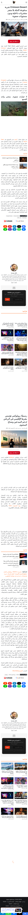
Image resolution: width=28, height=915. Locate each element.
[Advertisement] (14, 68)
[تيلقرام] (14, 229)
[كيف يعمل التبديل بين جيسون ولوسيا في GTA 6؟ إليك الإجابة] (7, 347)
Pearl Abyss (24, 217)
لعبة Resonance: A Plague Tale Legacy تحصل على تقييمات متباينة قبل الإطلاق (21, 353)
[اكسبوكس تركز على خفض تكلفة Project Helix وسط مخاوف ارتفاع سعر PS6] (21, 332)
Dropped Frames (9, 215)
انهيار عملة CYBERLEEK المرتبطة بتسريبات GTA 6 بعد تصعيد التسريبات (7, 339)
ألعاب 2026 (19, 217)
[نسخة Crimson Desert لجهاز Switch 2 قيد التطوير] (23, 159)
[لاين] (5, 229)
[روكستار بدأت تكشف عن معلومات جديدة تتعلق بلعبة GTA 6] (7, 362)
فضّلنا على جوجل (13, 41)
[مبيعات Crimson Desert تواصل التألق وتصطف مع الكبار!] (23, 166)
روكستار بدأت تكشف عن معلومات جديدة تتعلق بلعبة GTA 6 (8, 368)
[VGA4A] (14, 2)
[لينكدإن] (14, 226)
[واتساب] (19, 229)
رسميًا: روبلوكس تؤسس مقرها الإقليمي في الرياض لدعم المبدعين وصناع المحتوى (21, 324)
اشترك (7, 299)
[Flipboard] (8, 221)
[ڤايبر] (10, 229)
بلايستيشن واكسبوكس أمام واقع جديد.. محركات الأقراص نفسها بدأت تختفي (7, 324)
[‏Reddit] (5, 226)
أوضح (15, 139)
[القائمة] (26, 2)
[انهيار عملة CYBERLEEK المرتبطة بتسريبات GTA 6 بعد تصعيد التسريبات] (7, 332)
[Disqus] (14, 392)
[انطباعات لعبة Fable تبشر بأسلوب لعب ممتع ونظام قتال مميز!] (21, 362)
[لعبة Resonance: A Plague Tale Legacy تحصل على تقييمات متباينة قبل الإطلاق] (21, 347)
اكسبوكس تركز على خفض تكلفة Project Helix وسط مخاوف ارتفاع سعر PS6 (21, 339)
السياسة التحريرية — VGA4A (8, 901)
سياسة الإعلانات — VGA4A (14, 903)
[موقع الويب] (16, 283)
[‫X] (19, 226)
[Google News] (19, 221)
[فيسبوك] (24, 226)
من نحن (23, 901)
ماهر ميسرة (14, 273)
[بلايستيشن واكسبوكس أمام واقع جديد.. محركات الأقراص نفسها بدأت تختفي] (7, 318)
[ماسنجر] (24, 229)
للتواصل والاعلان (18, 901)
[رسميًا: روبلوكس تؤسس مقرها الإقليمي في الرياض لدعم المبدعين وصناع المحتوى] (21, 318)
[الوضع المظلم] (1, 2)
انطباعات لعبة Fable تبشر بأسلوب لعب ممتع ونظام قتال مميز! (21, 368)
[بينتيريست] (10, 226)
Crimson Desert (16, 215)
